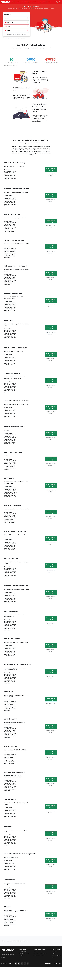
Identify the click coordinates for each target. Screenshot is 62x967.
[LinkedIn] (19, 963)
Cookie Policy (57, 963)
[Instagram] (22, 963)
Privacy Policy (48, 963)
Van (8, 26)
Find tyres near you (38, 951)
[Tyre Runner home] (5, 2)
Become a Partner (56, 955)
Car (8, 18)
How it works (55, 951)
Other (8, 30)
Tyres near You (35, 1)
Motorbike (10, 22)
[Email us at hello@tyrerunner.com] (59, 2)
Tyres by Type (27, 1)
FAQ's (53, 953)
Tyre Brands (19, 1)
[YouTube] (28, 963)
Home (1, 38)
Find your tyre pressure (39, 955)
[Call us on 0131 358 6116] (57, 2)
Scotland (12, 38)
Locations (6, 38)
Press (53, 957)
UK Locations (9, 941)
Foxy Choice (22, 955)
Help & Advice (43, 1)
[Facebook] (16, 963)
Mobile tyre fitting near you (40, 953)
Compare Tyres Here (50, 169)
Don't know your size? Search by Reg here (16, 34)
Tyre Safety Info (22, 951)
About (49, 1)
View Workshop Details (50, 174)
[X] (25, 963)
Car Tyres (13, 1)
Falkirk (16, 38)
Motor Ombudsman (24, 953)
